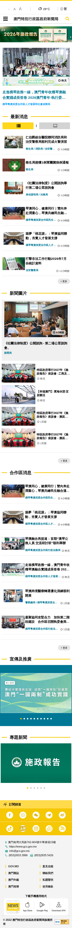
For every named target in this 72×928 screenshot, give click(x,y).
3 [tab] (27, 719)
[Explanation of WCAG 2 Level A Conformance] (62, 921)
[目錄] (5, 18)
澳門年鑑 (13, 879)
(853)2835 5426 (43, 855)
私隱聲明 (48, 879)
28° (46, 9)
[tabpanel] (36, 693)
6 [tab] (37, 719)
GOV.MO (13, 866)
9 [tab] (47, 719)
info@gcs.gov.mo (19, 851)
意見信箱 (48, 866)
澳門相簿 (13, 886)
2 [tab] (24, 719)
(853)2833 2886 (18, 855)
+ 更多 (63, 281)
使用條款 (48, 886)
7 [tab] (41, 719)
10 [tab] (51, 719)
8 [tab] (44, 719)
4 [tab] (31, 719)
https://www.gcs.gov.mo (23, 846)
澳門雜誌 (13, 873)
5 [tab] (34, 719)
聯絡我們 (48, 873)
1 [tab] (21, 719)
